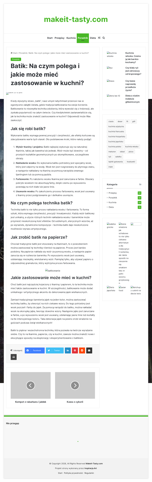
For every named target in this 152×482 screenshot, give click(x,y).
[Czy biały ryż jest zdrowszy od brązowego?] (115, 71)
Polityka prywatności (73, 473)
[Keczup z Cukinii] (136, 290)
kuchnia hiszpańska (117, 136)
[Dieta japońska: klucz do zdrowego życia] (112, 289)
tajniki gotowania (116, 162)
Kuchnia (71, 37)
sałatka (118, 156)
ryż (110, 156)
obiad (122, 151)
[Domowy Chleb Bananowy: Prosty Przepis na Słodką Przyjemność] (136, 226)
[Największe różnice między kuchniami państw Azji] (124, 289)
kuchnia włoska (131, 146)
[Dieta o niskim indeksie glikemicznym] (115, 99)
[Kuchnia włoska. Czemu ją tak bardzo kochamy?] (115, 57)
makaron (112, 151)
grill (133, 121)
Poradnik (83, 37)
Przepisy (59, 37)
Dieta (93, 37)
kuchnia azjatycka (116, 126)
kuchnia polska (115, 146)
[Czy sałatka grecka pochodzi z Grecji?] (112, 226)
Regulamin (89, 473)
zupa (111, 167)
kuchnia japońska (116, 141)
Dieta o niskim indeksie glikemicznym (132, 98)
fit (127, 121)
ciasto (111, 121)
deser (120, 121)
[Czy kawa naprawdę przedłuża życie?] (115, 85)
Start (50, 37)
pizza (131, 151)
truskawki (131, 162)
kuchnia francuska (116, 131)
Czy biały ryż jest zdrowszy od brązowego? (133, 70)
